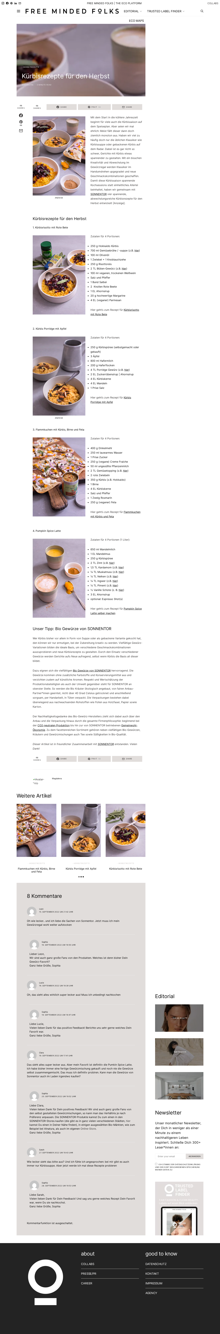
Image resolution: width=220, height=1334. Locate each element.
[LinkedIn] (15, 3)
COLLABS (212, 3)
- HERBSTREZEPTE (30, 67)
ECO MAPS (136, 20)
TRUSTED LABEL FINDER (164, 11)
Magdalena (27, 85)
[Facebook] (7, 3)
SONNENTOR (99, 194)
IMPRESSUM (153, 1283)
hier (136, 250)
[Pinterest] (11, 3)
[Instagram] (3, 3)
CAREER (86, 1283)
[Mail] (20, 3)
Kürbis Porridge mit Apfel (81, 868)
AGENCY (151, 1293)
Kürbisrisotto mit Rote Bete (125, 868)
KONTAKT (152, 1273)
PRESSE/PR (88, 1273)
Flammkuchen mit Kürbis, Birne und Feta (36, 870)
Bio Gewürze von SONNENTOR (92, 670)
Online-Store (88, 1128)
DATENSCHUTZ (156, 1264)
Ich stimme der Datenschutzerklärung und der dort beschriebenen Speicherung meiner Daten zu (177, 1167)
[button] (79, 877)
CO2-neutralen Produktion (54, 725)
